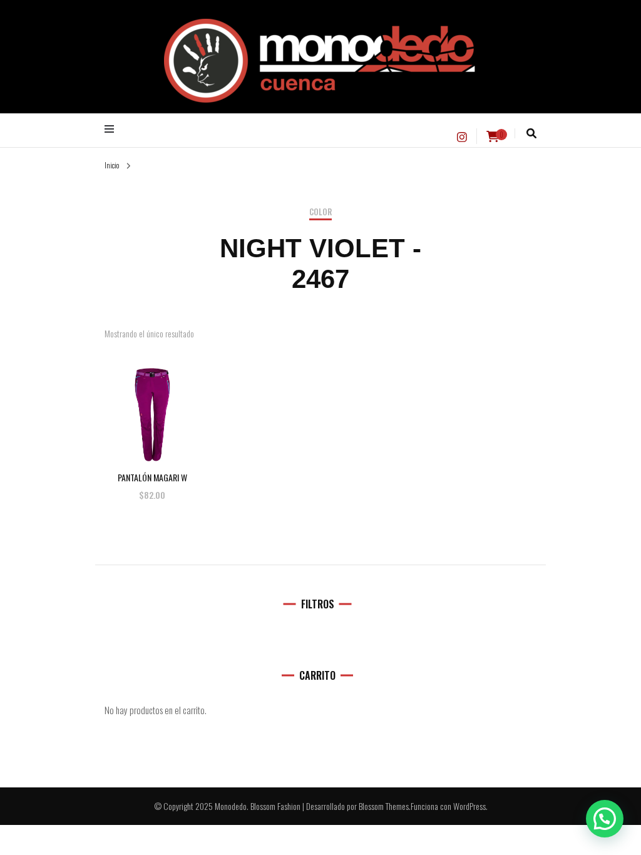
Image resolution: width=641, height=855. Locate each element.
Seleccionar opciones (152, 402)
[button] (604, 818)
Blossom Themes (384, 805)
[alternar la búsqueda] (531, 133)
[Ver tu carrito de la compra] (492, 136)
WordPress (469, 805)
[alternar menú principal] (112, 129)
